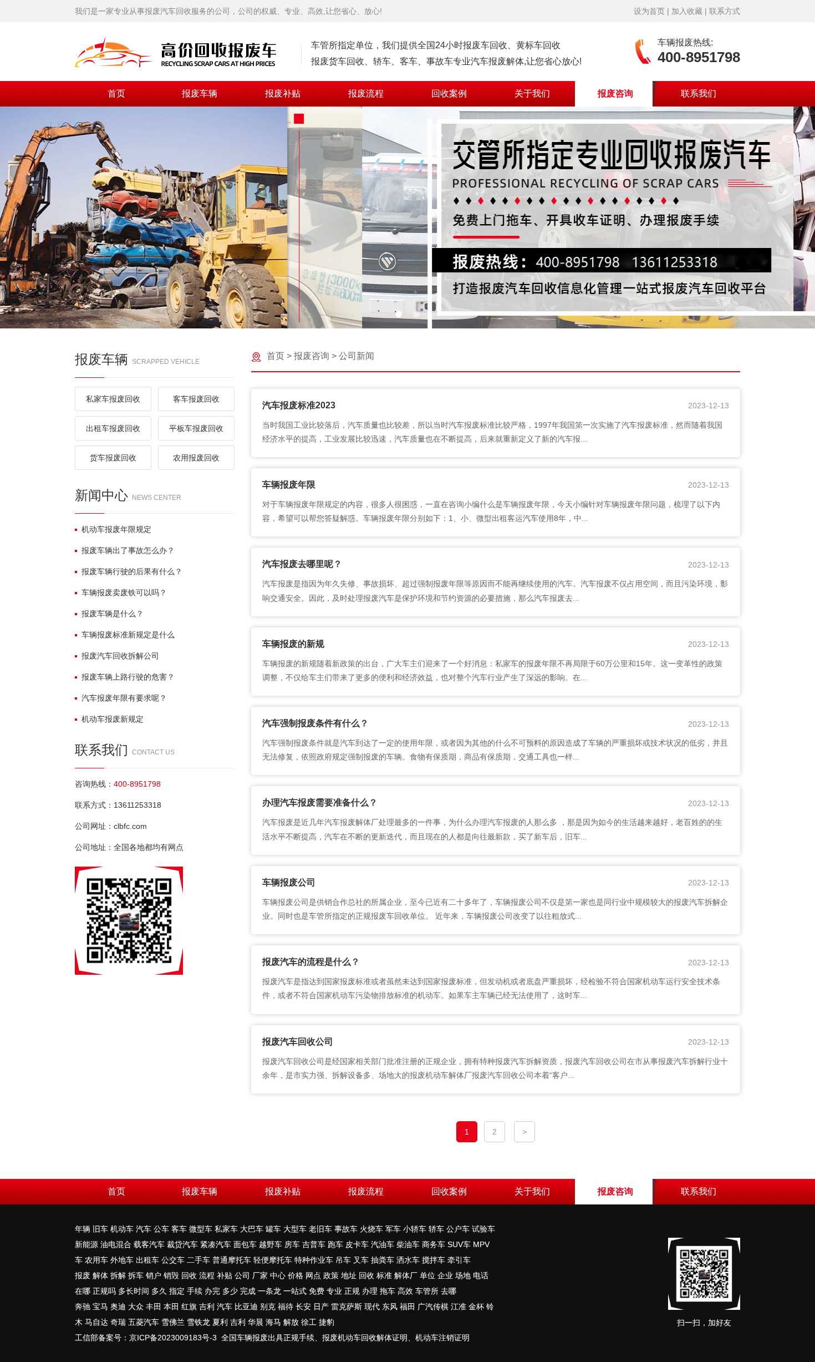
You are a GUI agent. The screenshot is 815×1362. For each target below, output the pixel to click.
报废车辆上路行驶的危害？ (128, 676)
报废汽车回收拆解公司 (120, 655)
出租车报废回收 (113, 428)
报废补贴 (282, 93)
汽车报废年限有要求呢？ (124, 697)
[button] (398, 314)
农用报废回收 (196, 457)
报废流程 (366, 93)
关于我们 (532, 93)
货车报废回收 (113, 457)
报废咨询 (615, 93)
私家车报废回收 (113, 398)
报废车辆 (199, 93)
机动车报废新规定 (112, 719)
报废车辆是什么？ (112, 613)
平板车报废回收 (196, 428)
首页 (116, 93)
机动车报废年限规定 (116, 529)
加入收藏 (686, 11)
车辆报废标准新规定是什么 (128, 634)
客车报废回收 (196, 398)
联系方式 (724, 11)
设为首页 (649, 11)
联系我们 (698, 93)
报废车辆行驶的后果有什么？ (131, 571)
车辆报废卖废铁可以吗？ (124, 592)
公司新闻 (356, 356)
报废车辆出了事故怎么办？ (128, 550)
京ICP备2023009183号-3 (173, 1337)
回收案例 (449, 93)
